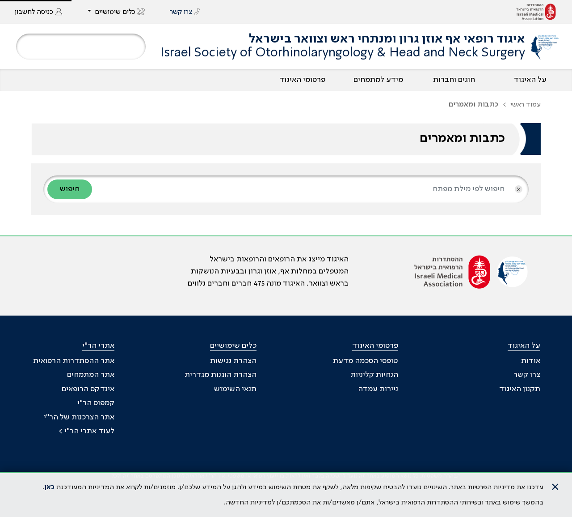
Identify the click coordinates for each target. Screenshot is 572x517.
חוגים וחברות (454, 80)
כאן (49, 487)
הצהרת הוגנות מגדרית (221, 375)
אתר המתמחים (90, 375)
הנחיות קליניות (374, 375)
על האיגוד (530, 80)
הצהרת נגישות (233, 361)
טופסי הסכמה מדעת (365, 361)
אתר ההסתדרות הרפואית (73, 361)
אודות (530, 361)
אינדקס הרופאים (88, 389)
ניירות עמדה (378, 389)
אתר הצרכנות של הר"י (79, 417)
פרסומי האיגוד (302, 80)
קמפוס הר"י (95, 403)
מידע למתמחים (378, 80)
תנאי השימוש (235, 389)
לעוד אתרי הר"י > (86, 431)
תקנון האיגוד (519, 389)
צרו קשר (526, 375)
